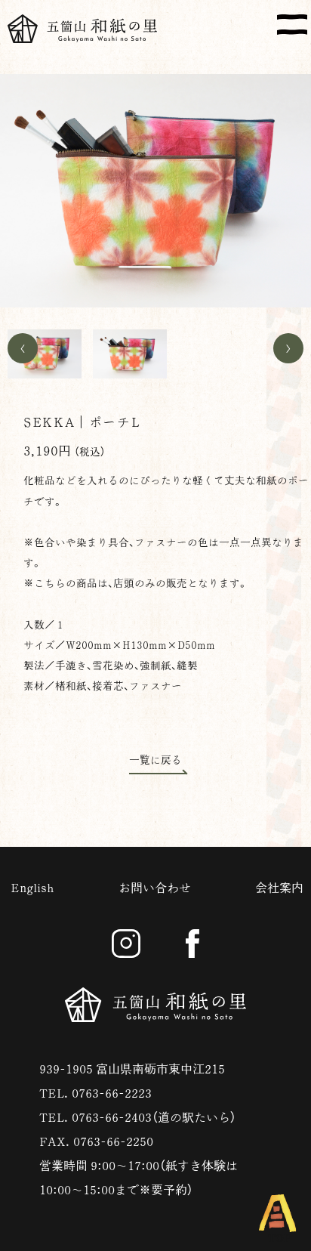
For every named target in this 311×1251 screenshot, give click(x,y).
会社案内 (279, 888)
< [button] (23, 348)
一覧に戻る (155, 760)
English (32, 888)
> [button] (288, 348)
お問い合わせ (155, 888)
